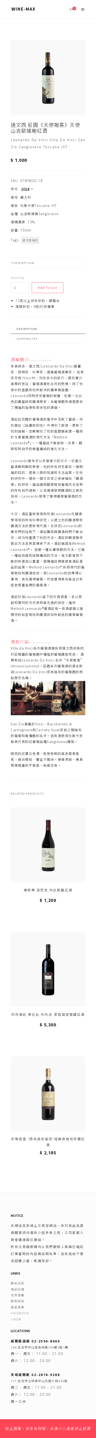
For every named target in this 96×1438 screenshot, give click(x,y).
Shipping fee (27, 338)
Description (24, 263)
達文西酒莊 (30, 240)
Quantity (17, 278)
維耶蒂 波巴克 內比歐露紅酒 (48, 890)
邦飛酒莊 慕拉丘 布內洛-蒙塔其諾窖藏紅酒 (48, 1015)
